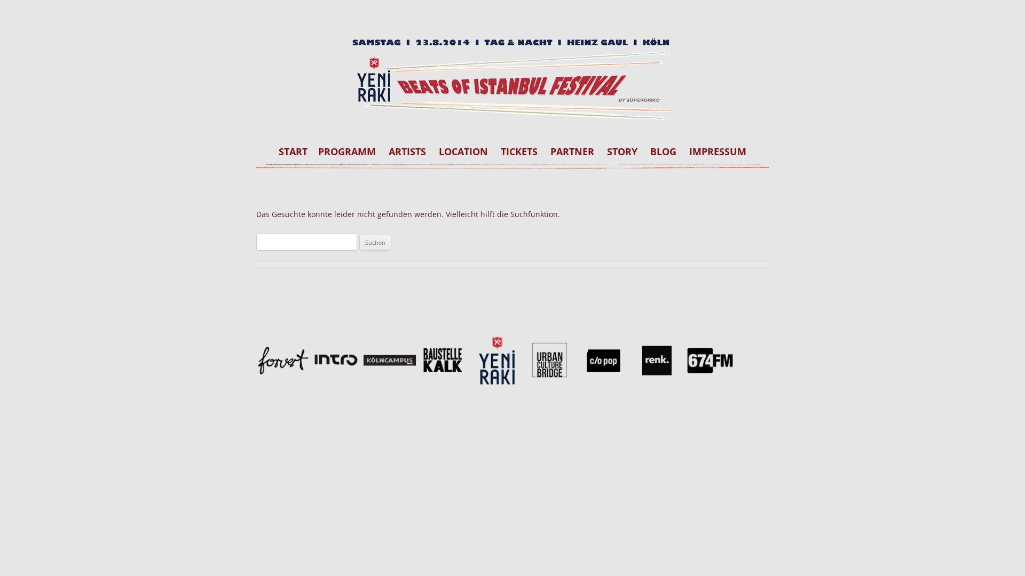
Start (293, 151)
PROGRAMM (347, 151)
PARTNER (572, 151)
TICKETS (519, 151)
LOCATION (463, 151)
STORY (622, 151)
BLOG (663, 151)
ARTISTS (407, 151)
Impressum (717, 151)
